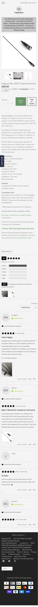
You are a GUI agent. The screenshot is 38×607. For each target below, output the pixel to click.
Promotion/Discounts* (9, 543)
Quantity (4, 100)
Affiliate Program (14, 554)
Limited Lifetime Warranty (11, 550)
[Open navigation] (3, 2)
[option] (8, 76)
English (5, 568)
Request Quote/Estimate (10, 541)
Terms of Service (23, 552)
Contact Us (24, 543)
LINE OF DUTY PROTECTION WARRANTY (16, 547)
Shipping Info (6, 539)
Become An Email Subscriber (23, 559)
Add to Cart (20, 101)
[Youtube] (9, 561)
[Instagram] (15, 561)
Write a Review (6, 251)
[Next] (35, 75)
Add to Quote (32, 101)
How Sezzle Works (8, 552)
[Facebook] (3, 561)
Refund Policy (27, 550)
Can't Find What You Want (22, 539)
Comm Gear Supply (25, 578)
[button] (19, 90)
